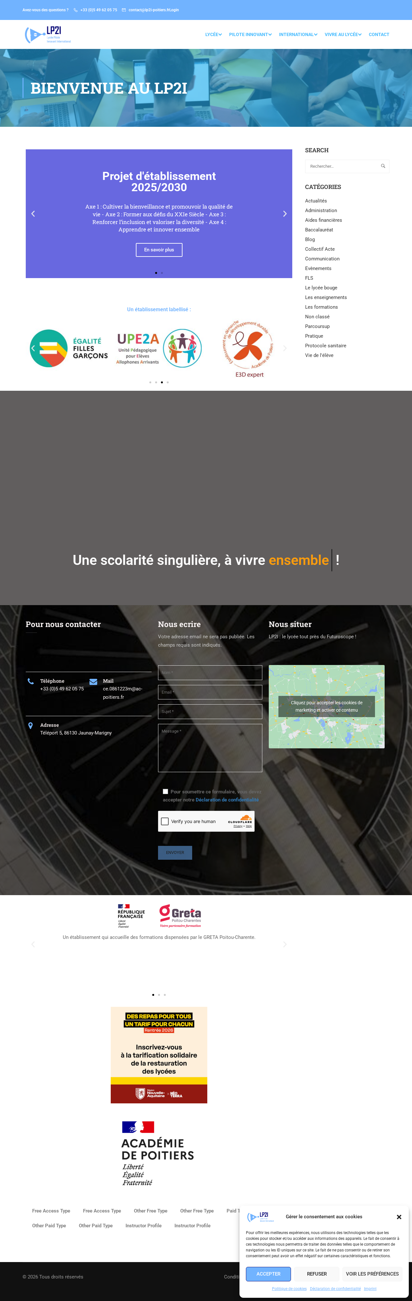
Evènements (318, 268)
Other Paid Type (49, 1226)
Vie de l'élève (319, 355)
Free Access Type (51, 1211)
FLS (309, 278)
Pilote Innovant (248, 34)
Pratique (314, 336)
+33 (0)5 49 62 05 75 (98, 10)
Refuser (317, 1274)
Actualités (316, 201)
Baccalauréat (319, 230)
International (296, 34)
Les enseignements (326, 297)
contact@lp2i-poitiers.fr (149, 10)
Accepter (268, 1274)
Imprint (370, 1289)
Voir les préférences (372, 1274)
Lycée (211, 34)
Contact (379, 34)
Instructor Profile (144, 1226)
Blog (310, 239)
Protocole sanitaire (325, 346)
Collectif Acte (320, 249)
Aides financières (323, 220)
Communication (322, 259)
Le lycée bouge (321, 288)
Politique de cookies (289, 1289)
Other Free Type (150, 1211)
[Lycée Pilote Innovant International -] (47, 34)
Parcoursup (317, 326)
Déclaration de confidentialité (335, 1289)
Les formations (321, 307)
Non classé (317, 317)
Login (174, 10)
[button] (399, 1217)
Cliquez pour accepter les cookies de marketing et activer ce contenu (326, 706)
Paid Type (237, 1211)
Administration (321, 210)
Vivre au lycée (341, 34)
